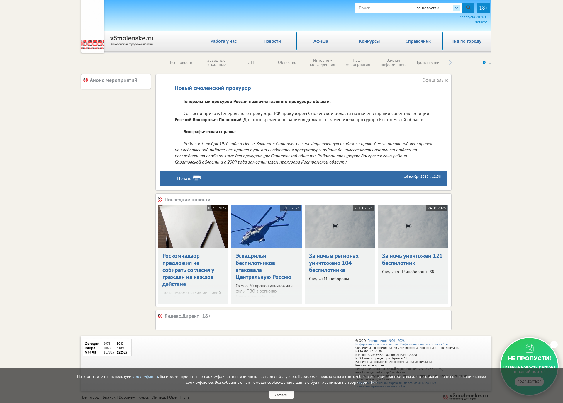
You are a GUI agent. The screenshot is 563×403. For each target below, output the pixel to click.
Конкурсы (369, 41)
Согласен (281, 394)
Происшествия (428, 62)
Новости (272, 41)
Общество (287, 62)
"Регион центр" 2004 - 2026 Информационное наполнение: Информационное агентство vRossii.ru (404, 342)
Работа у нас (224, 41)
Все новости (181, 62)
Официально (435, 80)
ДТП (251, 62)
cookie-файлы (145, 376)
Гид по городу (466, 41)
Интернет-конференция (322, 62)
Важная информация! (393, 62)
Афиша (320, 41)
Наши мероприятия (358, 62)
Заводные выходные (216, 62)
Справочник (418, 41)
